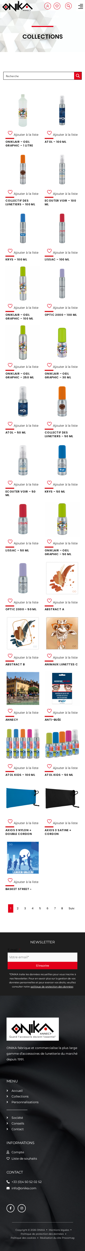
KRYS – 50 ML (55, 491)
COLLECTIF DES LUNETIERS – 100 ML (20, 202)
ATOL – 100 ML (55, 142)
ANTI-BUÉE (53, 720)
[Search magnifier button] (78, 75)
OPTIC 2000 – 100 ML (61, 315)
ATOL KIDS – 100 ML (20, 775)
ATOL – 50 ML (15, 432)
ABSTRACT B (15, 664)
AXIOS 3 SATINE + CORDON (58, 832)
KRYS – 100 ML (16, 259)
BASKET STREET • (18, 889)
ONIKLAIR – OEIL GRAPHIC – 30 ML (58, 375)
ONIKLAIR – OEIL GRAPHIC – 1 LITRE (19, 144)
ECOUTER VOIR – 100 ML (60, 202)
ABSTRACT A (54, 609)
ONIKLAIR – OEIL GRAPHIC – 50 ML (58, 552)
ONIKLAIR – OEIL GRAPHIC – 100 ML (19, 317)
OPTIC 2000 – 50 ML (20, 609)
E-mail (14, 950)
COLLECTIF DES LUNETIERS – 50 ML (59, 434)
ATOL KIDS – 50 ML (59, 775)
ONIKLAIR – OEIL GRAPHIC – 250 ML (19, 375)
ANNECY (11, 720)
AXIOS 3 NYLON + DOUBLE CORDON (18, 832)
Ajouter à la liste (25, 134)
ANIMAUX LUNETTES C (61, 664)
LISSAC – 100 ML (57, 259)
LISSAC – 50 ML (17, 550)
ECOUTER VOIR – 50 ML (20, 493)
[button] (80, 6)
